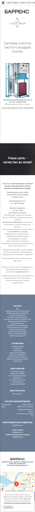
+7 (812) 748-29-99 (17, 25)
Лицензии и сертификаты (17, 355)
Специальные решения (17, 384)
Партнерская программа (17, 353)
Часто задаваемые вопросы (17, 376)
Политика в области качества (17, 357)
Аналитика (17, 348)
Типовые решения (17, 382)
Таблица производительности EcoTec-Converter (17, 101)
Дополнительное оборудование (17, 325)
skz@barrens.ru (17, 437)
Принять (8, 507)
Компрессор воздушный (17, 336)
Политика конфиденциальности (17, 465)
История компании (18, 346)
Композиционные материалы (17, 331)
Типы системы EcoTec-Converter (17, 108)
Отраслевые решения (17, 371)
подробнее (28, 254)
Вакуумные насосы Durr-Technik (17, 327)
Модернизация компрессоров (17, 321)
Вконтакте (18, 394)
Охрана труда (17, 361)
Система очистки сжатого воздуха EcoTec (17, 319)
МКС (17, 309)
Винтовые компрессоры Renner (17, 317)
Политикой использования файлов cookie (17, 503)
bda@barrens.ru (17, 432)
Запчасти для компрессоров (17, 334)
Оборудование (17, 350)
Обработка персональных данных (17, 359)
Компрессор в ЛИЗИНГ (17, 373)
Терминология (17, 378)
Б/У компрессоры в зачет (17, 380)
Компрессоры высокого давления (17, 313)
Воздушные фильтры (17, 323)
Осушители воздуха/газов (17, 315)
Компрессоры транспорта (17, 329)
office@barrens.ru (17, 425)
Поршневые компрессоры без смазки (17, 311)
